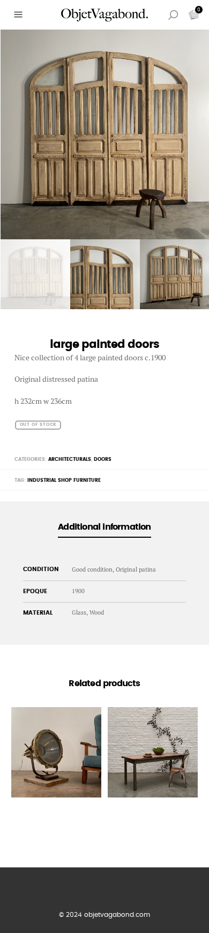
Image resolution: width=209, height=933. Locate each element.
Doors (102, 459)
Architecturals (69, 459)
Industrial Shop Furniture (64, 480)
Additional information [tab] (104, 527)
